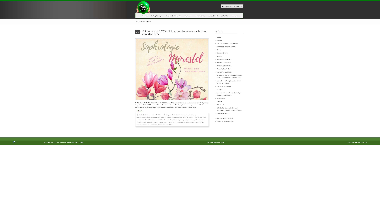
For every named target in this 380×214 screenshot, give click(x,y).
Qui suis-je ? (213, 16)
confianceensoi (177, 117)
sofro (144, 122)
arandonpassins (190, 115)
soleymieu (150, 122)
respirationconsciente (198, 120)
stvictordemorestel (195, 122)
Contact (235, 16)
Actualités (224, 16)
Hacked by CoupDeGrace (224, 59)
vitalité (170, 125)
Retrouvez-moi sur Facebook (225, 118)
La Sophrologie (156, 16)
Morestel (147, 120)
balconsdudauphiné (142, 117)
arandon (183, 115)
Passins (163, 120)
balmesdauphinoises (154, 117)
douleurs (196, 117)
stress (188, 122)
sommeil (156, 122)
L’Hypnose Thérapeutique (224, 86)
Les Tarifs (219, 102)
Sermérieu (139, 122)
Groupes (188, 16)
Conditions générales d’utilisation (226, 47)
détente (191, 117)
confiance (169, 117)
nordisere (153, 120)
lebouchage (203, 117)
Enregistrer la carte (222, 53)
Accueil (144, 16)
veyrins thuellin (146, 125)
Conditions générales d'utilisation (357, 142)
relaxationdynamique (179, 120)
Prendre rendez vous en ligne (215, 142)
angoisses (177, 115)
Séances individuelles (173, 16)
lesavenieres (140, 120)
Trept (203, 122)
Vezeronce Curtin (163, 125)
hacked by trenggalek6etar (224, 72)
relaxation (169, 120)
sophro (161, 122)
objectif (158, 120)
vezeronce (154, 125)
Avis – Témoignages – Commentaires (227, 43)
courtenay (185, 117)
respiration (189, 120)
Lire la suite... (140, 111)
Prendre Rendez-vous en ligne (225, 121)
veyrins (139, 125)
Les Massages (200, 16)
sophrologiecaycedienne (178, 122)
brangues (163, 117)
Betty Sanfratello (144, 115)
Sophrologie (167, 122)
